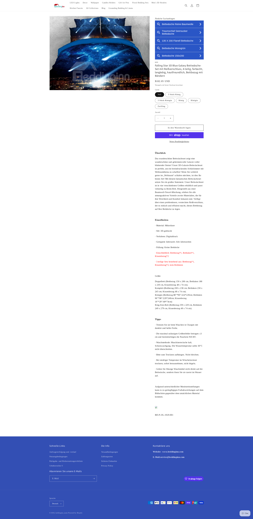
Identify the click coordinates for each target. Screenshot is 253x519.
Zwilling (161, 106)
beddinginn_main (62, 513)
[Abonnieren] (94, 478)
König (181, 100)
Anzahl (157, 112)
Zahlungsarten (107, 457)
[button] (186, 5)
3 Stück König (174, 94)
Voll (159, 94)
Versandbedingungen (109, 452)
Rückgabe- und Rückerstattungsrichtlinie (66, 461)
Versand (158, 85)
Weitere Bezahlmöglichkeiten (179, 141)
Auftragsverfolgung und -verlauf (62, 452)
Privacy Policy (107, 466)
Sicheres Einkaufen (109, 461)
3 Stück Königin (165, 100)
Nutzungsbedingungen (58, 457)
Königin (194, 100)
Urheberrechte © (56, 466)
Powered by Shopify (75, 513)
